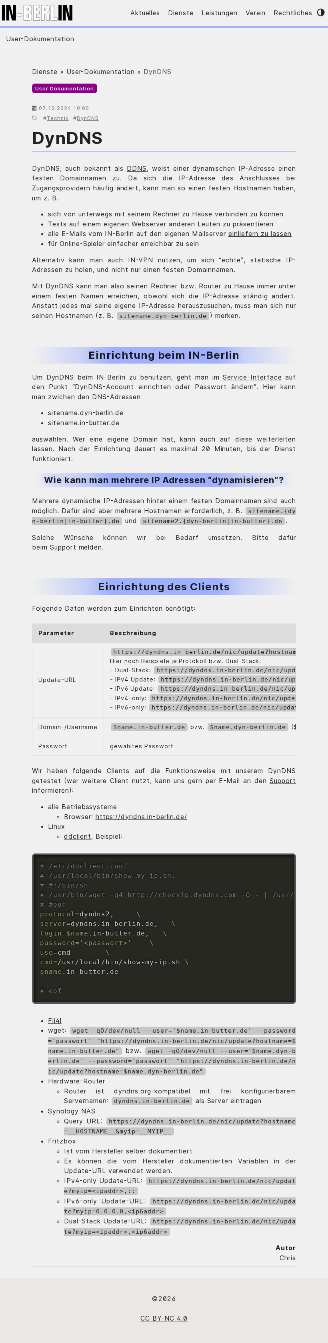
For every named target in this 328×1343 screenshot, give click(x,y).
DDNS (137, 168)
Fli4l (55, 1021)
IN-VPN (140, 260)
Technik (58, 118)
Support (63, 547)
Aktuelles (145, 13)
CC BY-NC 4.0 (164, 1318)
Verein (256, 13)
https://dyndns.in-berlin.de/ (141, 817)
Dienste (181, 13)
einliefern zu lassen (260, 234)
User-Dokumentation (40, 39)
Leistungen (220, 13)
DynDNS (88, 118)
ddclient (77, 836)
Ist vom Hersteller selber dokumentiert (128, 1151)
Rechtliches (293, 13)
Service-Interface (252, 377)
